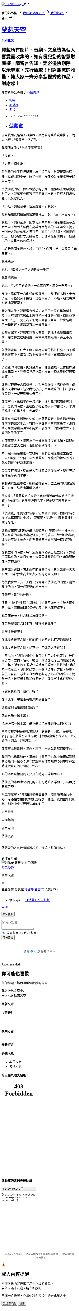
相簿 (12, 100)
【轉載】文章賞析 (37, 900)
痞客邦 (29, 889)
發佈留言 (8, 937)
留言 (38, 889)
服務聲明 (41, 1257)
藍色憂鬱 (8, 867)
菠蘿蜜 (16, 125)
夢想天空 (14, 29)
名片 (12, 109)
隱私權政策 (68, 1253)
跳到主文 (8, 40)
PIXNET (17, 1253)
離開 (22, 1303)
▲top (5, 906)
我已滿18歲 (9, 1303)
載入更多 (8, 914)
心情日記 (33, 92)
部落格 (13, 105)
